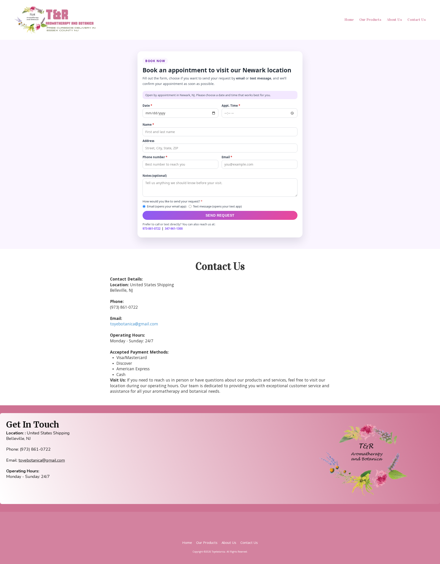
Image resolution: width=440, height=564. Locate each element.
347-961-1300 (174, 228)
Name (148, 124)
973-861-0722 (151, 228)
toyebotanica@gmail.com (134, 324)
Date (147, 105)
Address (148, 141)
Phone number (155, 157)
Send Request (220, 215)
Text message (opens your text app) (217, 206)
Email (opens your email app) (166, 206)
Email (227, 157)
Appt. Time (231, 105)
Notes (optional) (155, 175)
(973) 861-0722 (35, 449)
